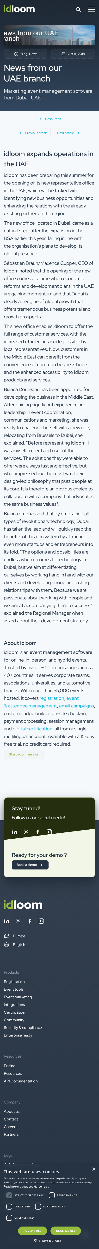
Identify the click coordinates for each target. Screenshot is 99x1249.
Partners (11, 1134)
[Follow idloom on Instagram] (49, 832)
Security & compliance (23, 1027)
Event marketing (18, 996)
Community (14, 1019)
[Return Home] (19, 9)
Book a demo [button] (27, 865)
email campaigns (76, 706)
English (19, 944)
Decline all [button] (65, 1231)
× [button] (93, 1169)
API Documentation (21, 1081)
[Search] (78, 9)
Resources (13, 1073)
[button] (14, 936)
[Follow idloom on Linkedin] (15, 832)
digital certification (32, 729)
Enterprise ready (18, 1035)
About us (11, 1111)
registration (52, 698)
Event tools (13, 989)
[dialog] (49, 1206)
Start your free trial (23, 754)
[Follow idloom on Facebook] (38, 832)
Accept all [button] (33, 1231)
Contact (11, 1119)
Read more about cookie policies (26, 1186)
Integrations (14, 1004)
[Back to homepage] (23, 907)
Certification (14, 1012)
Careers (10, 1126)
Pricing (10, 1065)
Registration (14, 981)
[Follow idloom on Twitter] (26, 832)
